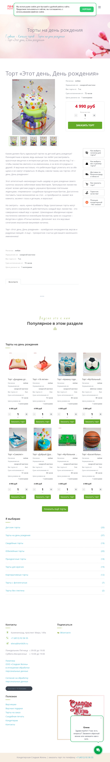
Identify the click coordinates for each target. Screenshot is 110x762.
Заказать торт (85, 125)
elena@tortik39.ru (19, 643)
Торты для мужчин (55, 567)
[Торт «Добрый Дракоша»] (43, 439)
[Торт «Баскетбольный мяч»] (92, 439)
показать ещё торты (55, 509)
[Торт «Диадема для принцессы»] (18, 364)
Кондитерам (12, 720)
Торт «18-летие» (40, 379)
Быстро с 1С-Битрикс (17, 688)
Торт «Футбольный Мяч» (94, 379)
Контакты (10, 724)
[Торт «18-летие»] (43, 364)
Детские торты (55, 527)
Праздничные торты (55, 559)
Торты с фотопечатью (55, 582)
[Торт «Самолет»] (18, 439)
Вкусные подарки (14, 708)
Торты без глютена (55, 590)
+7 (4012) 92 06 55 (19, 638)
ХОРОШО (86, 9)
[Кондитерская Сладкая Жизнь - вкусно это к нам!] (80, 709)
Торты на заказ (13, 712)
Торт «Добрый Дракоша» (45, 454)
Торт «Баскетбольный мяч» (95, 454)
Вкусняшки (11, 704)
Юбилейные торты (55, 551)
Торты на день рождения (55, 535)
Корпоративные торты (55, 574)
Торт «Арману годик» (67, 379)
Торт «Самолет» (15, 454)
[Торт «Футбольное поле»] (67, 439)
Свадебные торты (55, 543)
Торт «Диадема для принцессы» (23, 379)
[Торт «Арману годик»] (67, 364)
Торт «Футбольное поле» (69, 454)
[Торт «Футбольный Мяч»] (92, 364)
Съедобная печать (15, 716)
